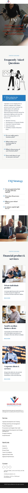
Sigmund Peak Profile (7, 454)
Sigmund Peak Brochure (8, 456)
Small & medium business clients (10, 327)
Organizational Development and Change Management (12, 430)
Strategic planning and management (11, 424)
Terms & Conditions (7, 452)
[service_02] (14, 314)
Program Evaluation (7, 433)
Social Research (6, 435)
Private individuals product (11, 286)
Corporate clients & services (11, 367)
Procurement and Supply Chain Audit (11, 428)
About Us (4, 446)
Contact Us (5, 448)
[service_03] (14, 355)
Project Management (7, 426)
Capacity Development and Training (11, 421)
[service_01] (14, 274)
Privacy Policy (5, 450)
